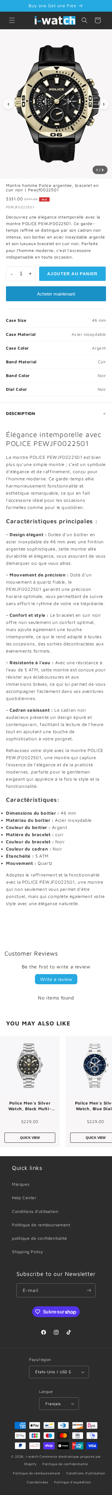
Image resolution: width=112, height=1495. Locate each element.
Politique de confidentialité (65, 1464)
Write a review (56, 979)
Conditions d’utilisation (85, 1473)
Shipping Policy (27, 1251)
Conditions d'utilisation (35, 1211)
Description (20, 413)
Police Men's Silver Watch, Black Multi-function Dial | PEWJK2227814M (29, 1106)
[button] (12, 20)
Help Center (24, 1197)
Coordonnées (37, 1482)
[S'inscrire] (88, 1290)
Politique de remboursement (41, 1224)
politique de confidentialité (39, 1238)
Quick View (30, 1137)
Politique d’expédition (72, 1482)
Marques (20, 1184)
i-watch (32, 1456)
